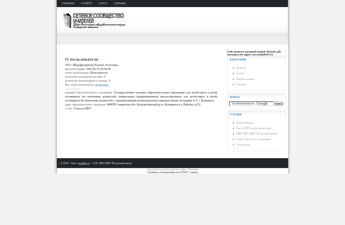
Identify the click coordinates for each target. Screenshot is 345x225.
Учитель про (243, 144)
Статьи (240, 73)
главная (68, 3)
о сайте (86, 3)
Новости (241, 67)
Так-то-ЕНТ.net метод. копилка (253, 128)
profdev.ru (84, 163)
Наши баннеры (244, 122)
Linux (103, 3)
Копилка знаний (245, 78)
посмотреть (101, 84)
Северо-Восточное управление (253, 139)
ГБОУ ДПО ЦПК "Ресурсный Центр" (257, 133)
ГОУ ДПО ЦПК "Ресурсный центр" (112, 163)
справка (120, 3)
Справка (240, 84)
